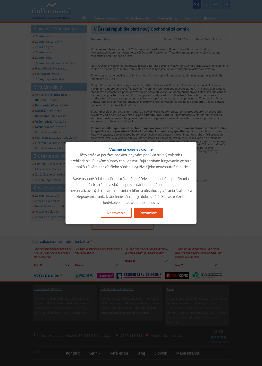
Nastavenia (116, 213)
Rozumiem (148, 213)
